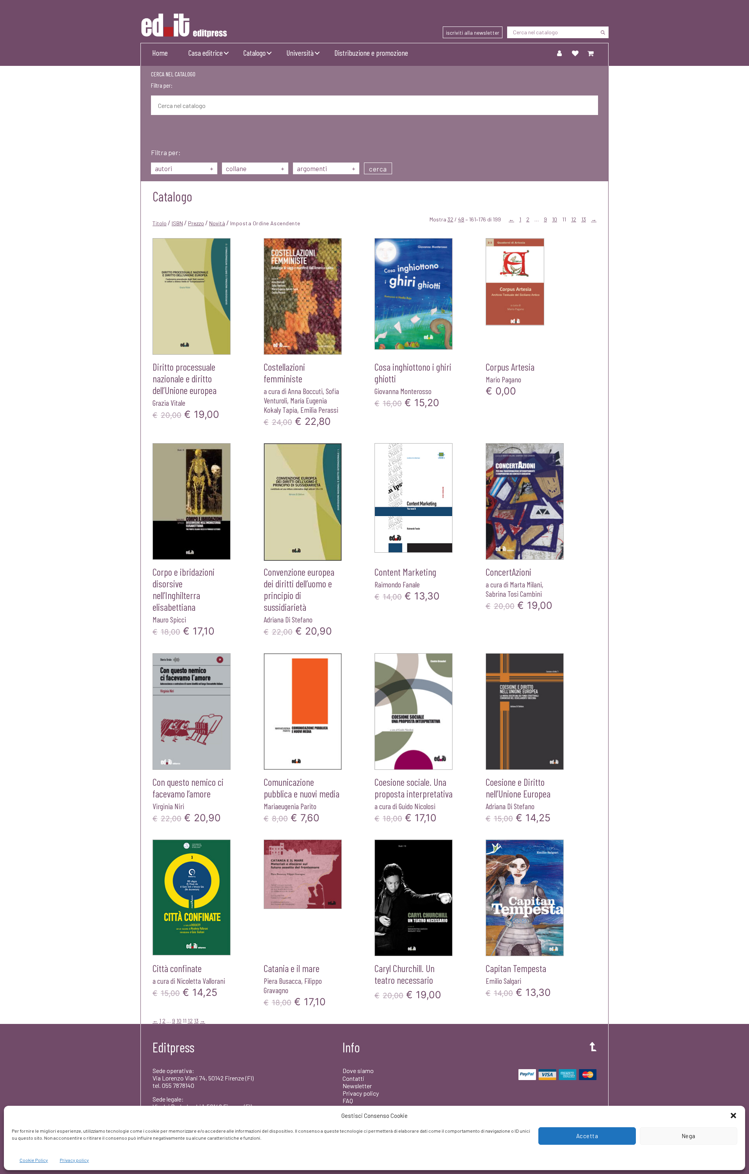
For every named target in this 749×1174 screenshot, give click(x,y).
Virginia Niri (168, 806)
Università (300, 52)
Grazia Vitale (169, 402)
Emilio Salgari (503, 980)
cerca (378, 169)
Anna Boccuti (305, 391)
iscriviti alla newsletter (472, 32)
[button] (733, 1115)
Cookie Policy (34, 1160)
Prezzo (196, 223)
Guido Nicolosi (417, 806)
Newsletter (357, 1085)
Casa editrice (205, 52)
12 (573, 219)
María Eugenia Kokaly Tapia (295, 405)
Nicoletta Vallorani (201, 980)
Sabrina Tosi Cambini (514, 593)
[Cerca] (603, 32)
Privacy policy (74, 1160)
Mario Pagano (503, 379)
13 (583, 219)
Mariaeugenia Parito (290, 806)
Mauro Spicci (169, 619)
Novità (217, 223)
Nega (689, 1135)
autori (184, 168)
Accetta (587, 1135)
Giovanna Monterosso (402, 391)
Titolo (160, 223)
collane (255, 168)
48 (461, 219)
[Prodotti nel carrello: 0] (590, 53)
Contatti (353, 1078)
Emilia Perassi (319, 409)
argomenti (326, 168)
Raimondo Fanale (397, 584)
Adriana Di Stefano (288, 619)
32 (450, 219)
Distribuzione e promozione (371, 52)
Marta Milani (526, 584)
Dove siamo (358, 1070)
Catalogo (254, 52)
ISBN (177, 223)
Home (160, 52)
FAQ (348, 1100)
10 (554, 219)
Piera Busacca (282, 980)
